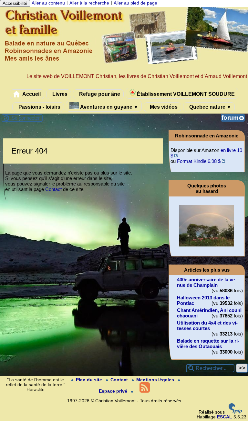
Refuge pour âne (99, 94)
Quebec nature (209, 107)
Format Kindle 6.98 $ (199, 161)
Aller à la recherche (89, 3)
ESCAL (224, 417)
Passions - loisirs (38, 107)
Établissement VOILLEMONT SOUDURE (185, 94)
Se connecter (26, 118)
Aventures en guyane (108, 107)
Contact (53, 189)
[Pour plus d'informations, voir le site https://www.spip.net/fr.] (235, 412)
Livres (59, 94)
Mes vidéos (163, 107)
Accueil (31, 94)
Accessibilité (15, 3)
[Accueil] (124, 62)
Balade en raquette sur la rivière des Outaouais (208, 343)
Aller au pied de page (135, 3)
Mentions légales (155, 379)
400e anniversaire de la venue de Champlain (206, 282)
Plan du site (89, 379)
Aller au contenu (48, 3)
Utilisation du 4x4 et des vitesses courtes (207, 325)
